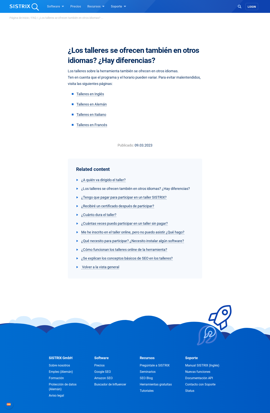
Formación (56, 378)
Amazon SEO (103, 378)
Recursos (94, 6)
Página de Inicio (19, 17)
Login (252, 6)
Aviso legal (56, 395)
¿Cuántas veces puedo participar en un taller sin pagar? (124, 223)
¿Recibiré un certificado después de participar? (117, 206)
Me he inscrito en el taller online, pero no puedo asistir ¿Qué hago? (132, 232)
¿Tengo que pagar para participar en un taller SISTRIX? (124, 197)
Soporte (117, 6)
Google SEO (102, 372)
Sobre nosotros (59, 365)
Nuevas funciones (197, 372)
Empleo (61, 372)
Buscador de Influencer (110, 384)
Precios (75, 6)
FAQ (33, 17)
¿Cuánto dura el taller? (98, 215)
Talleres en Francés (91, 125)
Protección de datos (62, 387)
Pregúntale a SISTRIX (155, 365)
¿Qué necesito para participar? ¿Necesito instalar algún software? (132, 241)
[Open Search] (240, 6)
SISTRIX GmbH (61, 358)
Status (189, 391)
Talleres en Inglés (90, 94)
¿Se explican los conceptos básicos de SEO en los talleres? (127, 258)
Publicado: (126, 145)
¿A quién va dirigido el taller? (103, 180)
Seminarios (148, 372)
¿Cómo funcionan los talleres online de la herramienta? (124, 249)
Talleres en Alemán (91, 104)
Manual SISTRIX (202, 365)
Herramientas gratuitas (156, 384)
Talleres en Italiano (91, 114)
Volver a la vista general (100, 267)
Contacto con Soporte (200, 384)
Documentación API (199, 378)
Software (54, 6)
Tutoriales (147, 391)
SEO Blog (146, 378)
